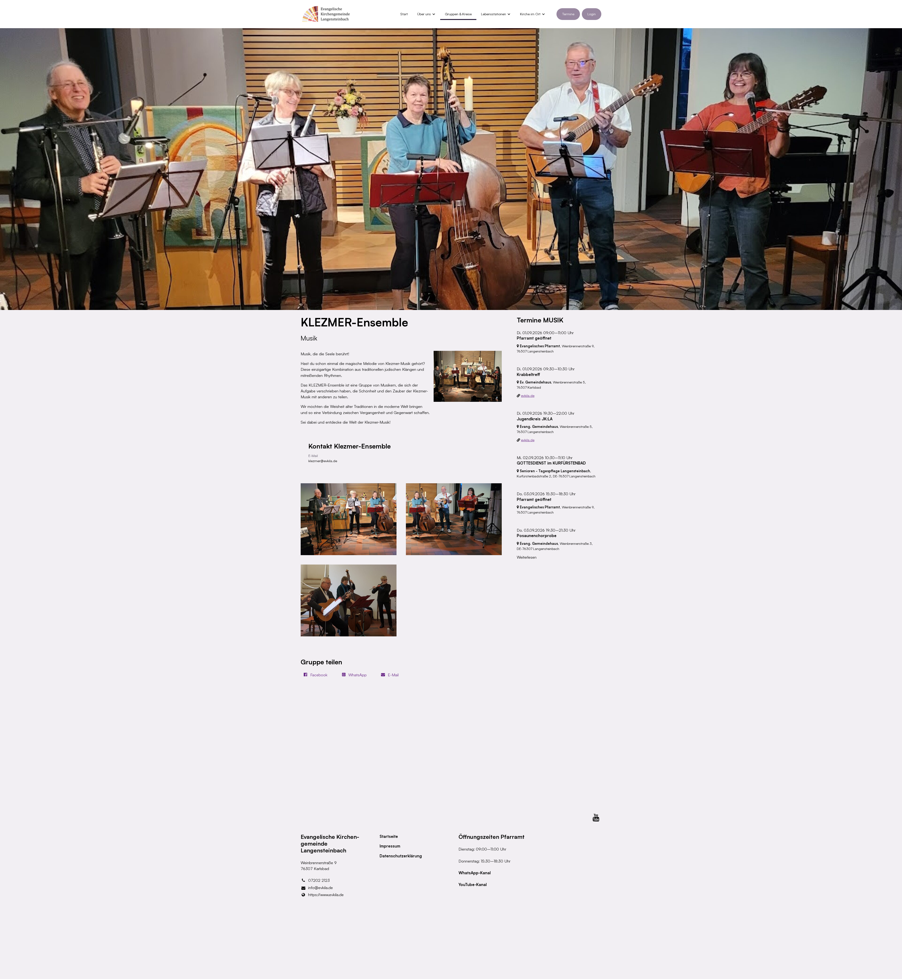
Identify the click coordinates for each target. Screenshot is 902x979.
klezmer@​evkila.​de (322, 461)
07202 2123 (319, 880)
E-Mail (393, 674)
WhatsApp (357, 674)
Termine (568, 14)
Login (591, 14)
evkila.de (527, 395)
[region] (401, 559)
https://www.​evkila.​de (326, 894)
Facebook (318, 674)
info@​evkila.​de (320, 887)
